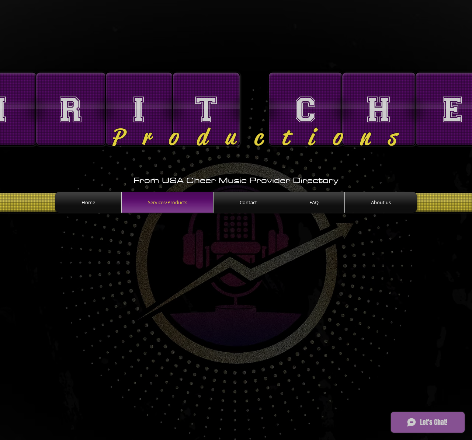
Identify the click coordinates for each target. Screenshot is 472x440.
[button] (70, 109)
